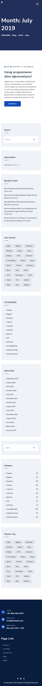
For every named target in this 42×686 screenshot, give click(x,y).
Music (32, 260)
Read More (12, 104)
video (8, 285)
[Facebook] (17, 679)
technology (19, 275)
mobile (23, 260)
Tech (8, 275)
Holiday (9, 256)
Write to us (10, 618)
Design (20, 251)
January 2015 (11, 430)
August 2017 (11, 406)
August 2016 (11, 418)
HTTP (18, 256)
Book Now (29, 246)
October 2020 (11, 390)
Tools (30, 275)
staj (17, 270)
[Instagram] (24, 679)
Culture (9, 322)
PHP (7, 338)
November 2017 (12, 398)
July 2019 (9, 394)
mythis (9, 265)
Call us (9, 611)
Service (18, 265)
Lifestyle (9, 330)
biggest (18, 246)
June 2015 (10, 422)
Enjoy (29, 251)
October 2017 (11, 402)
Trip (17, 280)
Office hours (11, 625)
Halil (8, 67)
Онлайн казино (12, 354)
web (17, 285)
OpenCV (9, 334)
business (9, 251)
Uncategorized (28, 67)
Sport (8, 270)
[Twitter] (21, 679)
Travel (8, 280)
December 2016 (12, 414)
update (26, 280)
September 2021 (12, 379)
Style (26, 270)
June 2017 (10, 410)
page (5, 660)
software (30, 265)
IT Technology (11, 260)
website (26, 285)
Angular (9, 310)
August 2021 (11, 383)
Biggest (9, 314)
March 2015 (10, 426)
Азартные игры (12, 350)
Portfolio (6, 649)
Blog (5, 656)
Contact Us (7, 653)
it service (29, 256)
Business (9, 318)
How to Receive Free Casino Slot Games (18, 188)
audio (8, 246)
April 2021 (10, 387)
